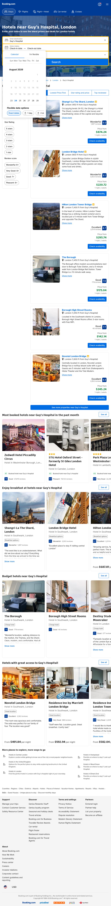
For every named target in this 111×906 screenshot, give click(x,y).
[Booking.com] (8, 4)
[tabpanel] (24, 88)
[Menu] (107, 4)
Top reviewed (100, 93)
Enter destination (16, 39)
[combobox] (56, 41)
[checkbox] (37, 75)
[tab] (14, 54)
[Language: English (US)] (5, 887)
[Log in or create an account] (99, 4)
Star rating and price (80, 93)
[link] (15, 128)
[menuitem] (9, 12)
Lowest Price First (58, 93)
